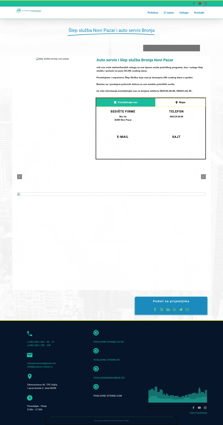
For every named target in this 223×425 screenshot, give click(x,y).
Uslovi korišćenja (198, 412)
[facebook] (193, 407)
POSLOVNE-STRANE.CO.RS (109, 341)
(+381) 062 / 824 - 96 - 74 (40, 341)
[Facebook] (155, 309)
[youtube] (199, 407)
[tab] (125, 102)
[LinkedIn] (168, 309)
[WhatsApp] (174, 309)
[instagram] (205, 407)
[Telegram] (180, 309)
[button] (19, 176)
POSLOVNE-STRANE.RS (107, 359)
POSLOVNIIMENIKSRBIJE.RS (109, 377)
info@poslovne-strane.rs (40, 366)
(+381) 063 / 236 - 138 (39, 345)
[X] (161, 309)
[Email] (187, 309)
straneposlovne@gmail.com (41, 363)
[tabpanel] (151, 133)
